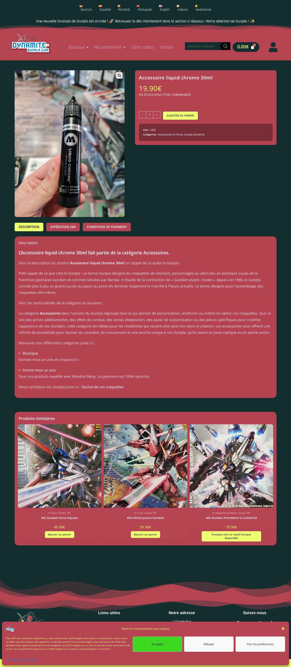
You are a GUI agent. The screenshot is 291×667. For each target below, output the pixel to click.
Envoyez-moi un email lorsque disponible (231, 536)
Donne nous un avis (39, 370)
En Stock (178, 134)
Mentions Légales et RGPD (22, 659)
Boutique (77, 47)
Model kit (199, 134)
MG (69, 513)
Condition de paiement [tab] (107, 227)
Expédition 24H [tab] (63, 227)
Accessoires (164, 134)
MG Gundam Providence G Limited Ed (231, 518)
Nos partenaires (108, 47)
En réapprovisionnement (224, 513)
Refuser (209, 644)
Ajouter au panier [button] (59, 534)
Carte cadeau (142, 47)
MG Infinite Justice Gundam (145, 518)
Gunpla (188, 134)
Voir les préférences (260, 644)
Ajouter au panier (180, 115)
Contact (166, 47)
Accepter (157, 644)
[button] (283, 629)
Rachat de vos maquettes (103, 386)
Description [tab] (29, 227)
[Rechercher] (225, 46)
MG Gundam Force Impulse (59, 518)
